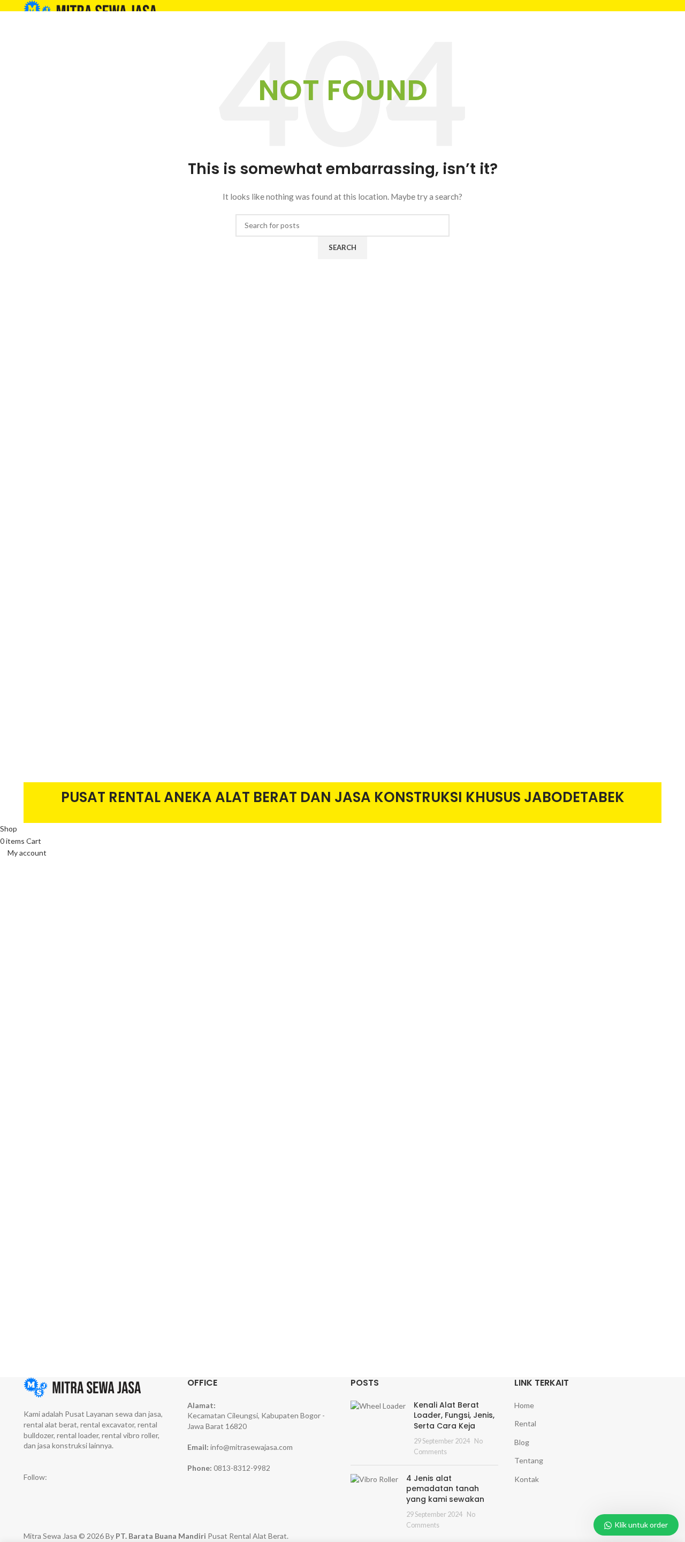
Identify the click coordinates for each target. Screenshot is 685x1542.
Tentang (528, 1460)
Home (524, 1405)
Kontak (526, 1479)
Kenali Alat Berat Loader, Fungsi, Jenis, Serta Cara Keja (454, 1415)
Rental (525, 1423)
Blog (521, 1442)
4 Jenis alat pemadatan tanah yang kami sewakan (445, 1489)
